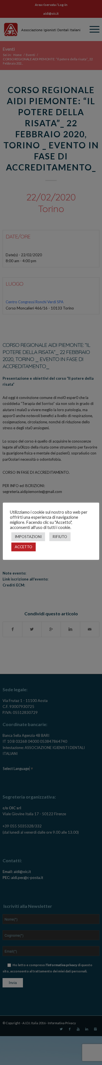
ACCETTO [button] (23, 547)
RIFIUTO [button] (60, 536)
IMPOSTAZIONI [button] (28, 536)
